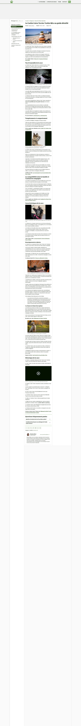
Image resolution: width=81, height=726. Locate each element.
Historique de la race (15, 43)
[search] (69, 2)
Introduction (13, 26)
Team (59, 1)
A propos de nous (52, 1)
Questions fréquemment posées (16, 46)
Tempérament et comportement (14, 30)
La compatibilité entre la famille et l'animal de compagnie (15, 33)
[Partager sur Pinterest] (36, 428)
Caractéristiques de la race (16, 36)
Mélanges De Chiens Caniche (40, 318)
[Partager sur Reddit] (33, 428)
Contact (64, 1)
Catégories (31, 20)
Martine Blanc (31, 25)
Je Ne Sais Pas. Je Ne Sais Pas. (40, 115)
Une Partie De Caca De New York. (40, 355)
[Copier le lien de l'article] (22, 21)
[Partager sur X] (20, 21)
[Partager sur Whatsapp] (38, 428)
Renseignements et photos (16, 39)
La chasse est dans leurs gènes (17, 41)
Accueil (26, 20)
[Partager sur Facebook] (18, 21)
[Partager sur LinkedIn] (40, 428)
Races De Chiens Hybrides (40, 20)
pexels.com (30, 44)
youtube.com (30, 84)
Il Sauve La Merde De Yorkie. (41, 258)
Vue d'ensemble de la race (16, 28)
